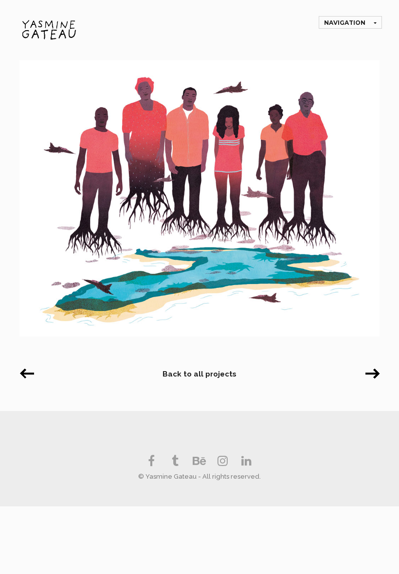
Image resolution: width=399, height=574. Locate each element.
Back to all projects (199, 374)
